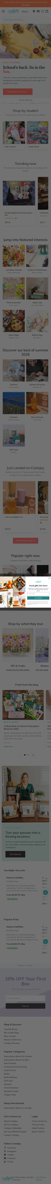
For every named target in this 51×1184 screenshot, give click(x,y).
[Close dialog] (49, 578)
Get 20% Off (38, 598)
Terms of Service (30, 603)
